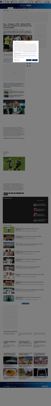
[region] (26, 51)
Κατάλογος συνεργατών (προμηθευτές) (19, 57)
